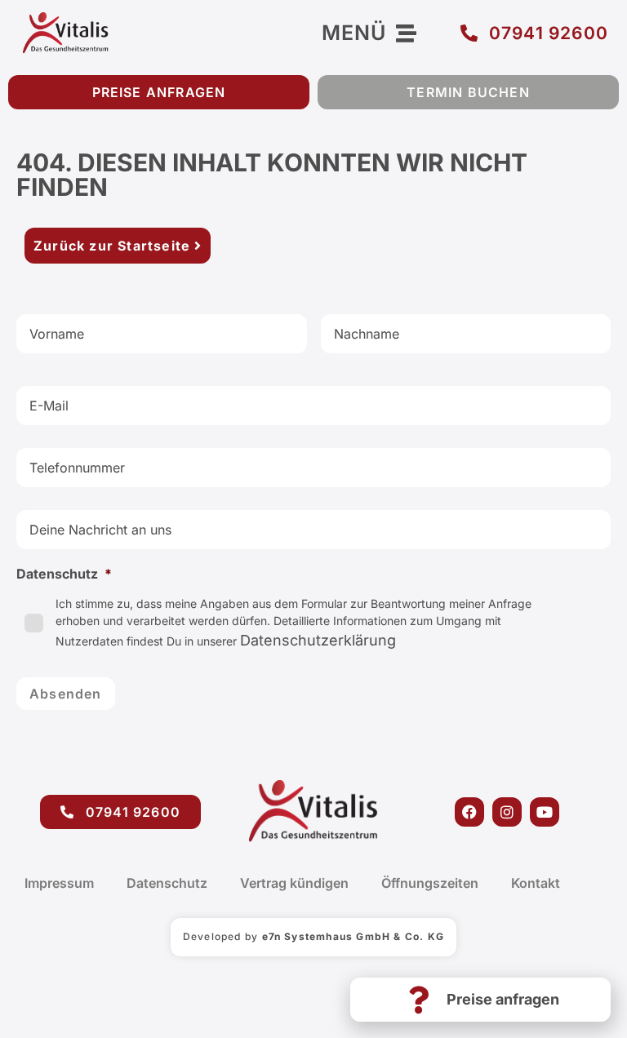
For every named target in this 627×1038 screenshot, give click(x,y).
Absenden (65, 693)
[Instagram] (507, 812)
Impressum (59, 883)
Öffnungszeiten (429, 883)
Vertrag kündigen (294, 883)
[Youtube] (544, 812)
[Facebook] (469, 812)
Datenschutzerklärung (318, 640)
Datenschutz (167, 883)
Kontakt (535, 883)
